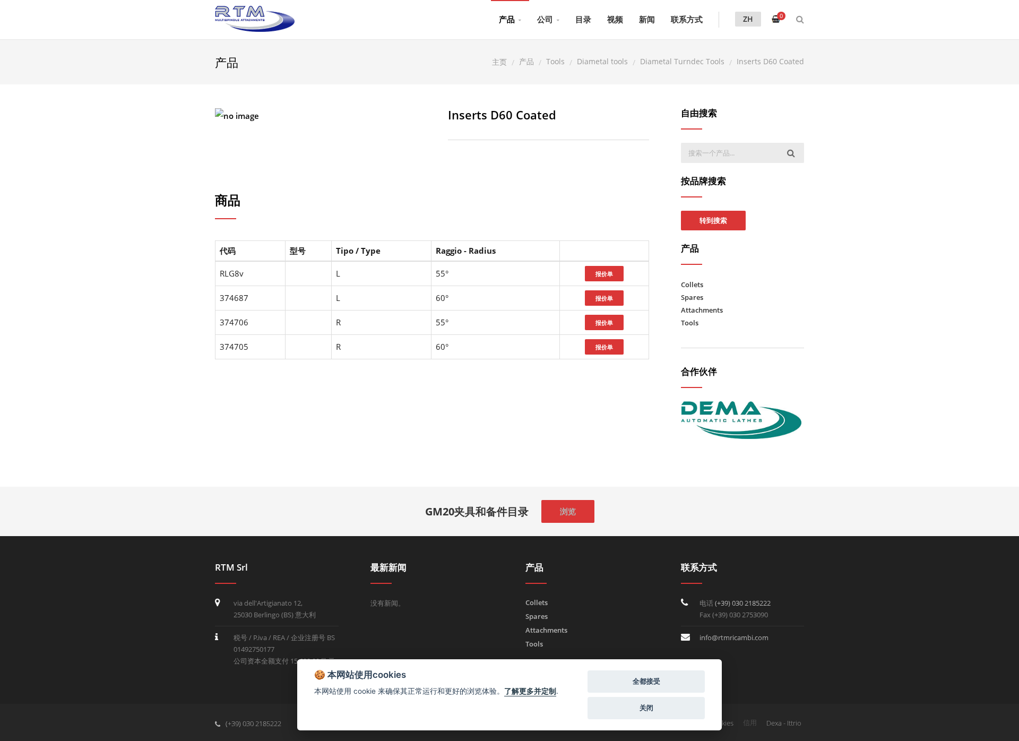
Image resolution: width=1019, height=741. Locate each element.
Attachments (702, 310)
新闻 (647, 19)
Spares (692, 297)
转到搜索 (713, 220)
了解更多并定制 (530, 691)
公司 (545, 19)
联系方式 (687, 19)
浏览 (568, 511)
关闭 (646, 707)
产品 (507, 19)
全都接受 (646, 681)
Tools (689, 323)
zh (748, 19)
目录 (583, 19)
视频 (615, 19)
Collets (692, 284)
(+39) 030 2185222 (743, 603)
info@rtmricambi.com (734, 637)
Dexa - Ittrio (783, 723)
